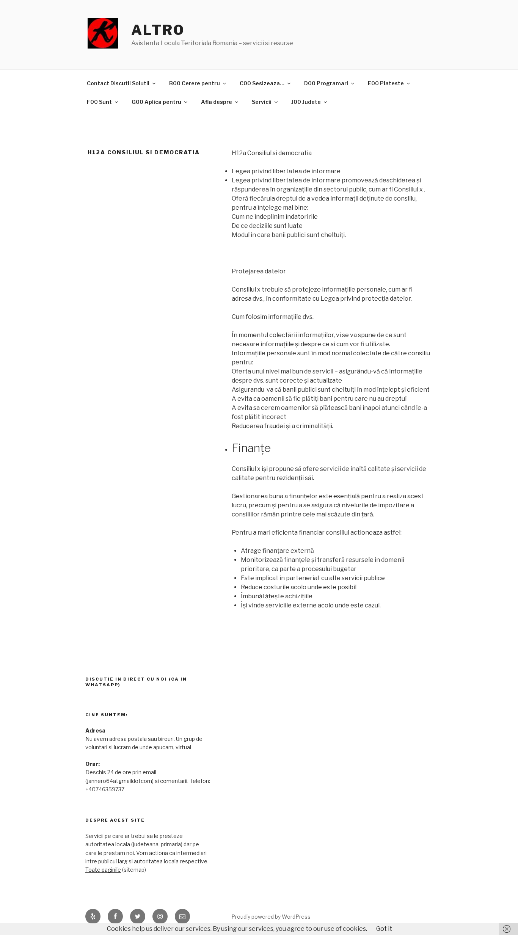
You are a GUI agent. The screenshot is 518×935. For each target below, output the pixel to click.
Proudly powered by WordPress (271, 916)
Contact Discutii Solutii (118, 83)
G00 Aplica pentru (156, 102)
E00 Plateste (386, 83)
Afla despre (216, 102)
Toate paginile (103, 869)
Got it (384, 928)
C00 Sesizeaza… (262, 83)
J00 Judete (306, 102)
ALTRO (157, 30)
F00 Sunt (99, 102)
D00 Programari (326, 83)
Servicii (262, 102)
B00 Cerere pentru (194, 83)
